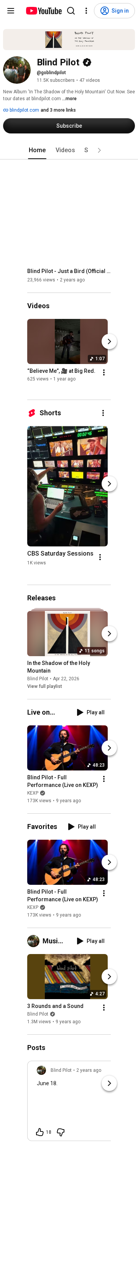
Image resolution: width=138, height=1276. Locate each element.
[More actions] (104, 372)
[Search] (71, 10)
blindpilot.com (23, 110)
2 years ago (88, 1070)
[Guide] (10, 10)
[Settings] (86, 10)
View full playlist (44, 686)
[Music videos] (35, 941)
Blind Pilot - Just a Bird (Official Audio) (69, 271)
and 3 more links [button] (58, 110)
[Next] (109, 341)
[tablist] (69, 150)
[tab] (37, 150)
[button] (99, 150)
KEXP (32, 793)
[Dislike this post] (60, 1132)
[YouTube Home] (43, 10)
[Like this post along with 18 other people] (40, 1132)
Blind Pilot (37, 678)
